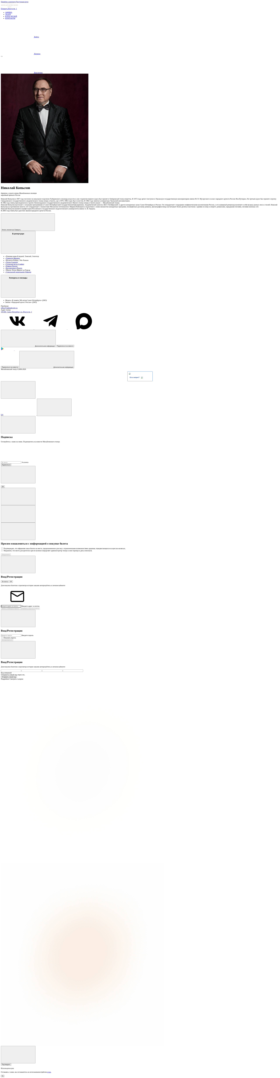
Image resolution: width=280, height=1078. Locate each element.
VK (11, 581)
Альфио (21, 264)
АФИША (8, 12)
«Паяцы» (8, 266)
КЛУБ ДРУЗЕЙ (11, 16)
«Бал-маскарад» (11, 268)
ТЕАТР (8, 14)
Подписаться (6, 465)
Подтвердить (6, 1064)
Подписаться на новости (65, 346)
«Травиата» (9, 258)
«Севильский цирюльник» (15, 272)
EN (2, 415)
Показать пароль (10, 638)
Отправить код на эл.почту (30, 608)
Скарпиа (14, 262)
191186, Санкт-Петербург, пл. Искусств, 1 (16, 312)
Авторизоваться (7, 640)
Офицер (28, 272)
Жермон (17, 258)
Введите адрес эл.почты (30, 606)
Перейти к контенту (8, 2)
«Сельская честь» (11, 264)
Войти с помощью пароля (10, 608)
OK (3, 486)
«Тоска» (8, 262)
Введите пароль (27, 635)
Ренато (19, 268)
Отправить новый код (9, 677)
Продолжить (6, 554)
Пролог (15, 266)
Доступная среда (22, 2)
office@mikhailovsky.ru (9, 308)
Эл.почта (25, 462)
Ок (3, 1076)
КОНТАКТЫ (10, 18)
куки (49, 1072)
